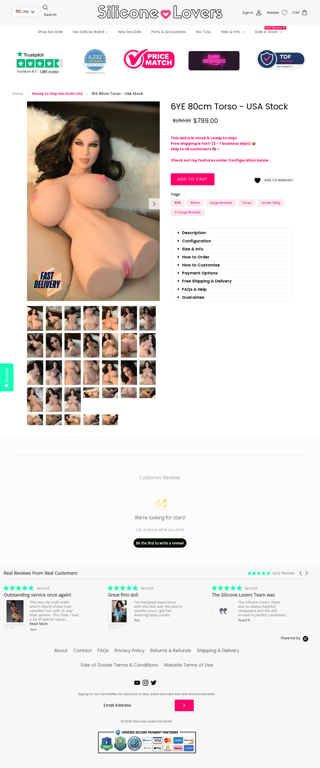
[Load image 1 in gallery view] (93, 201)
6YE (178, 202)
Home (17, 93)
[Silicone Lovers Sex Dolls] (160, 12)
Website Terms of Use (188, 665)
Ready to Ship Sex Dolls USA (57, 93)
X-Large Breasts (188, 212)
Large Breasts (221, 202)
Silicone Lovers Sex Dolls (152, 721)
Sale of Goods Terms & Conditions (119, 665)
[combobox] (67, 14)
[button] (232, 233)
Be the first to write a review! (160, 543)
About (61, 650)
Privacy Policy (129, 650)
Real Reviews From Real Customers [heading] (41, 573)
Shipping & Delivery (218, 650)
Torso (247, 202)
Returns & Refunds (170, 650)
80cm (195, 202)
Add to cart (192, 179)
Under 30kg (271, 202)
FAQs (103, 650)
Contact (82, 650)
